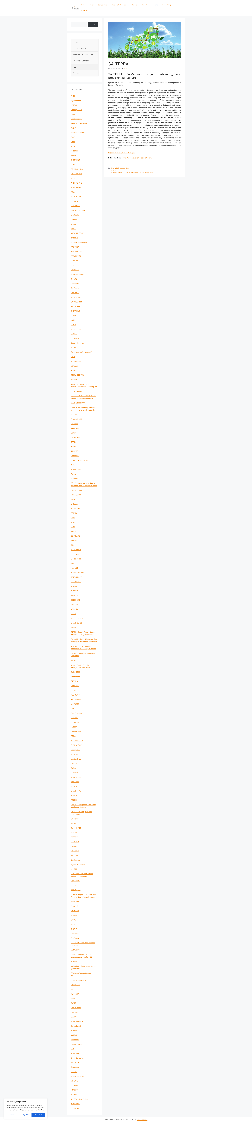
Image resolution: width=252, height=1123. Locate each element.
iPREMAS (74, 451)
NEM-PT (74, 1090)
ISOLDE (74, 279)
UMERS (74, 105)
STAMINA (74, 681)
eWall (73, 999)
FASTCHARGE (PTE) (79, 123)
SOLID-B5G (75, 600)
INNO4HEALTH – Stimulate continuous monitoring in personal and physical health (84, 647)
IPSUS (73, 447)
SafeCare (74, 855)
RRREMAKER (76, 582)
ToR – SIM (75, 902)
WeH (73, 320)
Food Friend (75, 677)
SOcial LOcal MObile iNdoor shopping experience (82, 875)
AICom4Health (76, 419)
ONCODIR (75, 270)
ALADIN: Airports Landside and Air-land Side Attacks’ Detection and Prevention (83, 896)
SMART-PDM (76, 791)
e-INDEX (74, 660)
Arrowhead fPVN (77, 274)
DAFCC (73, 442)
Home (83, 5)
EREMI (73, 614)
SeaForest (75, 938)
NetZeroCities (76, 251)
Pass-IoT (74, 906)
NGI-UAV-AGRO (77, 573)
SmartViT (74, 380)
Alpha (73, 465)
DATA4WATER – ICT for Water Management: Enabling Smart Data (132, 172)
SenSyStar (75, 366)
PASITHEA (75, 247)
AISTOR (74, 415)
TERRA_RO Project (78, 1076)
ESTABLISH (75, 950)
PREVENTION (76, 256)
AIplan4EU (75, 479)
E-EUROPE (75, 1108)
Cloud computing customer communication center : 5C (81, 955)
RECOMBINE (76, 699)
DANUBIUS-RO (77, 169)
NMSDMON (75, 1053)
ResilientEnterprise (78, 133)
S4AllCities (75, 686)
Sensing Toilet (76, 110)
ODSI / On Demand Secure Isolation (81, 974)
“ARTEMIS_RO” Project (79, 1099)
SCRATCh (74, 796)
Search (93, 24)
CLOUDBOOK (76, 745)
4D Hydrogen (76, 361)
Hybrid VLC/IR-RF (78, 865)
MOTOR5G (75, 704)
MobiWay (74, 1035)
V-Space (74, 504)
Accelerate (75, 1040)
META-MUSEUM (77, 233)
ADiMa (73, 736)
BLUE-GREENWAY (78, 403)
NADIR (73, 229)
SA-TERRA (75, 911)
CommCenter (76, 1008)
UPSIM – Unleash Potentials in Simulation (83, 654)
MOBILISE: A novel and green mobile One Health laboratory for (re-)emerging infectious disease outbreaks (84, 385)
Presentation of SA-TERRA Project (121, 153)
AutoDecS (75, 338)
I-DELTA (74, 727)
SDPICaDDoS (76, 197)
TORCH (113, 170)
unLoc (73, 224)
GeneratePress (142, 1120)
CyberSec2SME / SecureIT (81, 352)
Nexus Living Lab (168, 5)
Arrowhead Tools (77, 777)
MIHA (73, 357)
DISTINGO (75, 554)
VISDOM (74, 786)
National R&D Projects (118, 168)
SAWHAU (74, 1012)
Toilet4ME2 (75, 672)
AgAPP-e (74, 238)
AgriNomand (76, 101)
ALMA (73, 474)
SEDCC (73, 1017)
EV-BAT (74, 1031)
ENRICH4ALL (76, 559)
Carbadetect (76, 1026)
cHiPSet (74, 763)
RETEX (73, 325)
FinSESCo (75, 456)
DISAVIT (74, 690)
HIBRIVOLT (75, 1095)
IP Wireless (75, 1104)
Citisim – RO (75, 722)
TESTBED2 (75, 754)
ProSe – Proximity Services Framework (81, 813)
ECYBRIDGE (75, 206)
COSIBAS (74, 773)
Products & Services (119, 5)
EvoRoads (75, 215)
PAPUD (74, 833)
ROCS (73, 192)
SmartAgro (75, 819)
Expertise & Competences (98, 5)
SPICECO (74, 531)
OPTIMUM (75, 842)
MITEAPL (74, 1081)
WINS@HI (74, 869)
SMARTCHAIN (76, 490)
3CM (73, 527)
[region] (25, 1108)
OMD (73, 518)
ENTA (73, 499)
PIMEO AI (74, 595)
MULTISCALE (76, 495)
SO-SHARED (76, 469)
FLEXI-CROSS (76, 391)
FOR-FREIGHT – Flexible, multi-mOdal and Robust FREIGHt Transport (83, 397)
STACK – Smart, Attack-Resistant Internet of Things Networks (84, 633)
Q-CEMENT (75, 160)
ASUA (73, 989)
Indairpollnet (76, 759)
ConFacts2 (75, 288)
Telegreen (75, 1067)
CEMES (74, 709)
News (156, 5)
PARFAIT (74, 837)
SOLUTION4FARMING (79, 460)
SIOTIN (73, 137)
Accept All (38, 1115)
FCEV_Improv (76, 187)
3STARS (74, 513)
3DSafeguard (76, 890)
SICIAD (73, 920)
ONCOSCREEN (76, 302)
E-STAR (74, 929)
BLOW (73, 348)
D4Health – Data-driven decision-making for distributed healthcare (84, 640)
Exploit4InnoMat (77, 343)
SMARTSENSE (76, 623)
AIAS (73, 146)
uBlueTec (74, 261)
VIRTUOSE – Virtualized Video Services (83, 944)
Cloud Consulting (77, 1058)
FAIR (72, 1049)
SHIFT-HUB (75, 311)
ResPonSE (75, 293)
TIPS (73, 545)
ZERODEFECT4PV (78, 210)
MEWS (73, 627)
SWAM (73, 768)
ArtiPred (74, 586)
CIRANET (74, 201)
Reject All (26, 1115)
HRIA (73, 165)
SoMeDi (74, 961)
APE (72, 563)
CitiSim (73, 885)
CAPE (73, 142)
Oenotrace (75, 284)
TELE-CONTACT (77, 618)
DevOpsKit (75, 851)
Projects (144, 5)
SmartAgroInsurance (79, 242)
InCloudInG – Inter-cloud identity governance (83, 967)
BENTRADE (75, 536)
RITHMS (74, 370)
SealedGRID (75, 881)
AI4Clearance (76, 297)
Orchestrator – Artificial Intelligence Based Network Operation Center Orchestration (83, 666)
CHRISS (74, 334)
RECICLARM (76, 695)
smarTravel (75, 428)
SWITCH (74, 1003)
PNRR (73, 96)
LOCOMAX (75, 1085)
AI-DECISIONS (76, 183)
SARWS (74, 846)
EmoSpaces (75, 860)
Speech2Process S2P (79, 980)
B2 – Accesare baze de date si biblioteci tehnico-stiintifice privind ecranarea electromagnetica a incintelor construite (84, 484)
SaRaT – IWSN (76, 1044)
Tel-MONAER (76, 828)
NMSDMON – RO (77, 1021)
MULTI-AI (74, 605)
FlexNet (74, 541)
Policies (135, 5)
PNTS (73, 178)
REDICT (74, 1072)
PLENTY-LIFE (76, 329)
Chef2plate (75, 934)
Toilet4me (75, 782)
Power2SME (75, 985)
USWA (73, 433)
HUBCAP (74, 718)
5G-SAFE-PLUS (77, 741)
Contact (84, 11)
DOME (73, 316)
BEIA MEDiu (75, 1063)
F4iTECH (74, 424)
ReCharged (75, 306)
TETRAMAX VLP (77, 577)
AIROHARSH (76, 550)
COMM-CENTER (77, 375)
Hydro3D (74, 568)
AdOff (73, 128)
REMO (73, 155)
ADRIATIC (74, 591)
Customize (12, 1115)
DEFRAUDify (76, 732)
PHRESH (74, 151)
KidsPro (74, 924)
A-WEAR (74, 823)
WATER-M (75, 994)
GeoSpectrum (76, 119)
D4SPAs (74, 220)
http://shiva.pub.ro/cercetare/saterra (138, 158)
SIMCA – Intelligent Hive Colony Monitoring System (83, 806)
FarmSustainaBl (77, 713)
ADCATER (75, 522)
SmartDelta (75, 509)
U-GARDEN (75, 437)
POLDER (74, 800)
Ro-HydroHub (76, 174)
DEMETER (75, 265)
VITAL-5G (75, 609)
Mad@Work (75, 750)
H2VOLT (74, 114)
